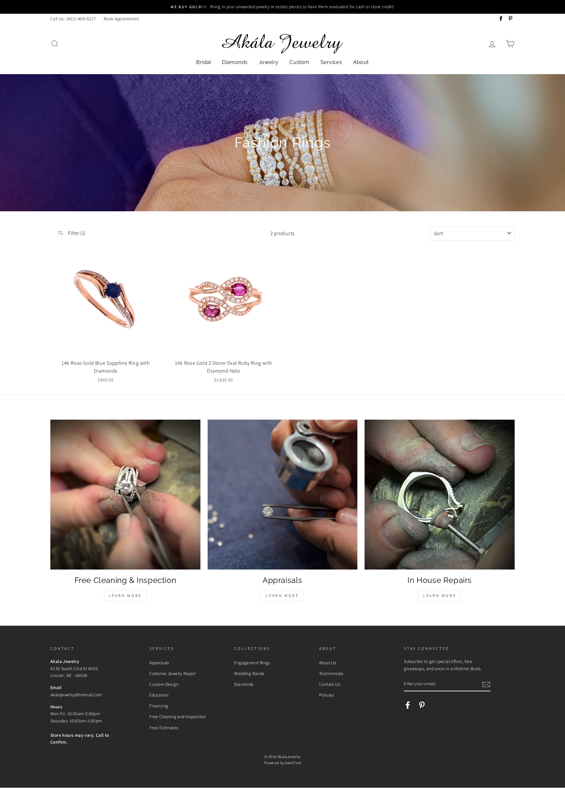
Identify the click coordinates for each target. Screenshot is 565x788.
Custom (299, 62)
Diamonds (235, 62)
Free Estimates (164, 728)
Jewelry (269, 62)
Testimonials (331, 673)
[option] (282, 6)
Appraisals (159, 663)
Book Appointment (121, 19)
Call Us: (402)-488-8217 (73, 19)
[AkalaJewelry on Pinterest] (422, 705)
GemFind (293, 762)
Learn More (125, 595)
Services (331, 62)
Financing (158, 706)
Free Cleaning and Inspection (177, 716)
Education (159, 695)
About (361, 62)
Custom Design (164, 684)
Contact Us (329, 684)
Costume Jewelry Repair (172, 673)
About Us (327, 663)
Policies (326, 695)
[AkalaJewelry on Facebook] (408, 705)
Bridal (203, 62)
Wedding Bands (249, 673)
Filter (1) (76, 233)
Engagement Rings (252, 663)
